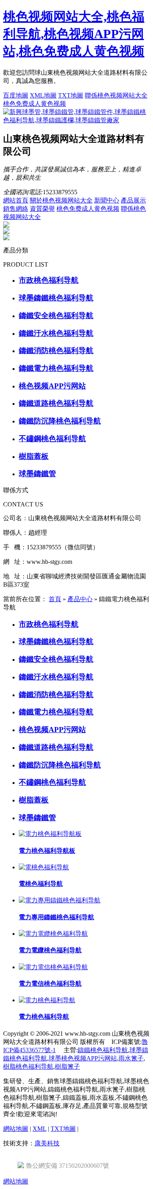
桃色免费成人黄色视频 (34, 103)
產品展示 (133, 200)
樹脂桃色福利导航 (28, 1066)
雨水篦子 (131, 1058)
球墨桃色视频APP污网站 (83, 1058)
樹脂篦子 (67, 1066)
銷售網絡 (15, 208)
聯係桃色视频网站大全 (116, 95)
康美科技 (47, 1143)
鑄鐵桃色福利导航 (103, 1050)
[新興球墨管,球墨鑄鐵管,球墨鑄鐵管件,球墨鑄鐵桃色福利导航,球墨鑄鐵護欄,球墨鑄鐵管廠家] (76, 120)
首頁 (55, 599)
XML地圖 (43, 95)
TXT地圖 (70, 95)
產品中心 (80, 599)
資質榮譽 (42, 208)
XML (39, 1128)
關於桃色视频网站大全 (61, 200)
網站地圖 (15, 1128)
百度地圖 (15, 95)
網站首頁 (15, 200)
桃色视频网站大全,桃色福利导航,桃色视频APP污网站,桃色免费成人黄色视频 (73, 33)
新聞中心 (106, 200)
